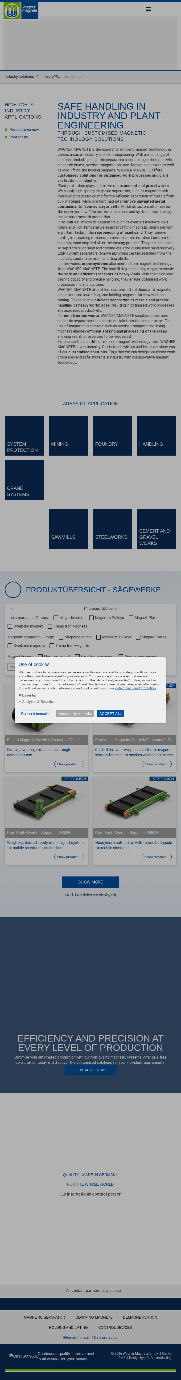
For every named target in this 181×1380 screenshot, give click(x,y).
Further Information (35, 713)
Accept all (110, 713)
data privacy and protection (135, 688)
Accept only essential (75, 713)
